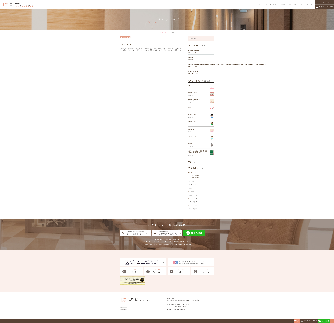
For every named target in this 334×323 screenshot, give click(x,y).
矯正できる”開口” (192, 92)
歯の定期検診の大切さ (194, 99)
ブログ (165, 32)
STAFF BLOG (126, 37)
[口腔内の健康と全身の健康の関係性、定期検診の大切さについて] (212, 152)
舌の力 (189, 107)
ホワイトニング (192, 114)
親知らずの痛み (192, 121)
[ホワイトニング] (212, 116)
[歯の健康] (212, 145)
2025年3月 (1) (196, 175)
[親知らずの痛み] (212, 123)
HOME (161, 32)
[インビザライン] (212, 138)
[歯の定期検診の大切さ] (212, 101)
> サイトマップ (123, 307)
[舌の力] (212, 109)
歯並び (189, 85)
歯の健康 (190, 143)
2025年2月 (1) (196, 178)
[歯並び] (212, 87)
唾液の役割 (191, 129)
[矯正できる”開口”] (212, 94)
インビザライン (126, 44)
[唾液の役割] (212, 130)
